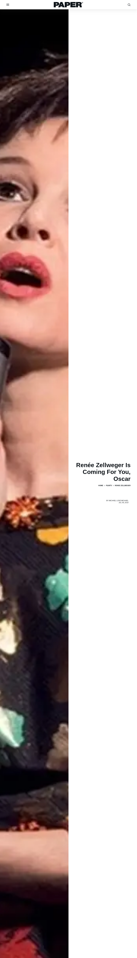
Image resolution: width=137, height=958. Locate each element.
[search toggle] (129, 4)
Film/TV (109, 485)
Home (100, 485)
